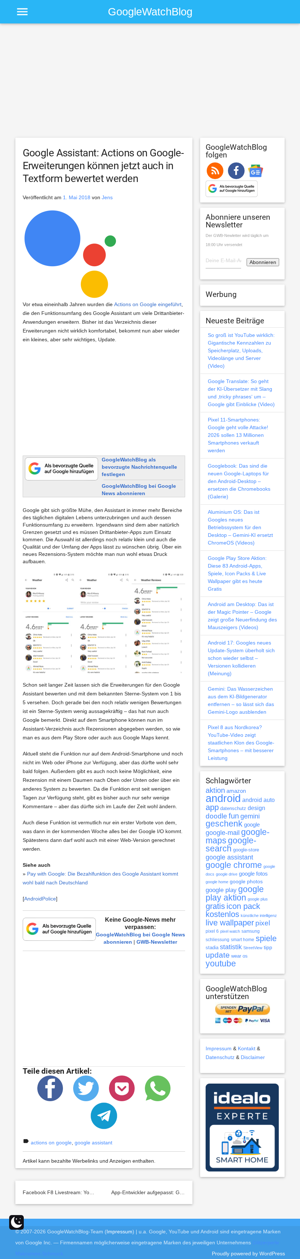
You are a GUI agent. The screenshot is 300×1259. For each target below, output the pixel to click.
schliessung (217, 939)
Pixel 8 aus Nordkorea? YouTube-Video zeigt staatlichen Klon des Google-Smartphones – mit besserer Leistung (241, 742)
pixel (262, 923)
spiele (266, 938)
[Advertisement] (150, 84)
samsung (250, 931)
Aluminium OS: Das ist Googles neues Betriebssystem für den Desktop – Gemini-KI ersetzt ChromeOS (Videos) (240, 527)
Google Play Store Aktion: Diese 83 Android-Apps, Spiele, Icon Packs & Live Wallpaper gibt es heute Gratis (237, 573)
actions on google (51, 1142)
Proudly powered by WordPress (248, 1253)
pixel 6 (212, 931)
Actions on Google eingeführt (147, 304)
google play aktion (235, 893)
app (212, 807)
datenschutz (233, 808)
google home (217, 882)
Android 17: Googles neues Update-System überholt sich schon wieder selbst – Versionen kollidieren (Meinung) (241, 658)
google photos (246, 881)
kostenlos (222, 914)
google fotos (253, 873)
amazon (236, 791)
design (256, 808)
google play (221, 890)
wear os (239, 956)
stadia (212, 947)
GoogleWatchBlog (150, 11)
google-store (246, 850)
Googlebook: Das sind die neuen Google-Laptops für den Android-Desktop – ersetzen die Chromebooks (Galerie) (239, 481)
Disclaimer (253, 1057)
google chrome (234, 865)
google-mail (223, 832)
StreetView (252, 948)
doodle (216, 816)
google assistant (93, 1142)
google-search (231, 844)
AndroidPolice (40, 899)
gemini (250, 816)
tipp (268, 947)
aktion (215, 790)
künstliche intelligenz (259, 915)
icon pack (243, 906)
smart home (242, 939)
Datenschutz (220, 1057)
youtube (221, 963)
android (223, 798)
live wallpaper (230, 922)
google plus (258, 899)
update (218, 955)
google (252, 825)
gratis (215, 906)
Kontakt (246, 1048)
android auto (258, 799)
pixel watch (230, 931)
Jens (107, 197)
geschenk (224, 823)
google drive (226, 874)
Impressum (219, 1048)
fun (234, 816)
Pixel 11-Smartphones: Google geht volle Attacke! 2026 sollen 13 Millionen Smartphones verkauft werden (238, 435)
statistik (231, 947)
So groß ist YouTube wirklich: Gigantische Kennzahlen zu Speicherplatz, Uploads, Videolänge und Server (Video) (241, 350)
